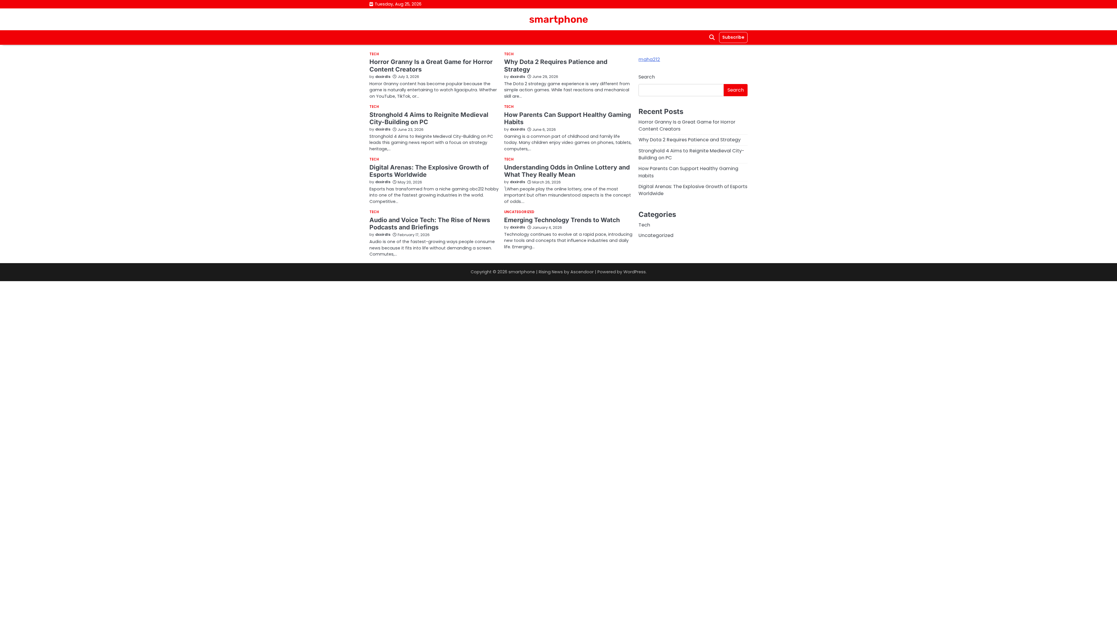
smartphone (558, 19)
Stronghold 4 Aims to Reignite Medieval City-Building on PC (428, 118)
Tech (374, 54)
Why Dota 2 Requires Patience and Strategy (689, 139)
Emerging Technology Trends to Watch (562, 220)
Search (646, 77)
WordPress (634, 272)
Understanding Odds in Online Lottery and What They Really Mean (567, 171)
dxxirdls (382, 76)
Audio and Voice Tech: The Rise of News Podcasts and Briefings (429, 223)
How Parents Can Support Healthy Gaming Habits (567, 118)
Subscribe (733, 37)
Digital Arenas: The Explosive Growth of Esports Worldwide (429, 171)
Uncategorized (519, 212)
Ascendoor (582, 272)
